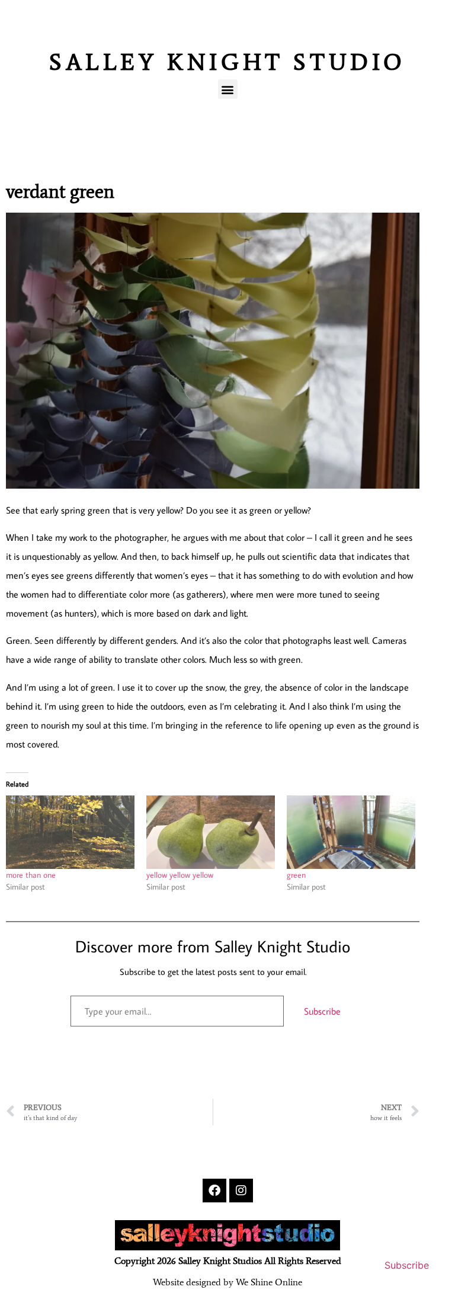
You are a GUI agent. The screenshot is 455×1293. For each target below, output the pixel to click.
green (296, 875)
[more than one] (70, 832)
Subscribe (322, 1011)
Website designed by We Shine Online (227, 1282)
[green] (351, 832)
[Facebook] (214, 1190)
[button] (228, 89)
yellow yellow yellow (179, 875)
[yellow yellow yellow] (210, 832)
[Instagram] (241, 1190)
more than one (31, 875)
